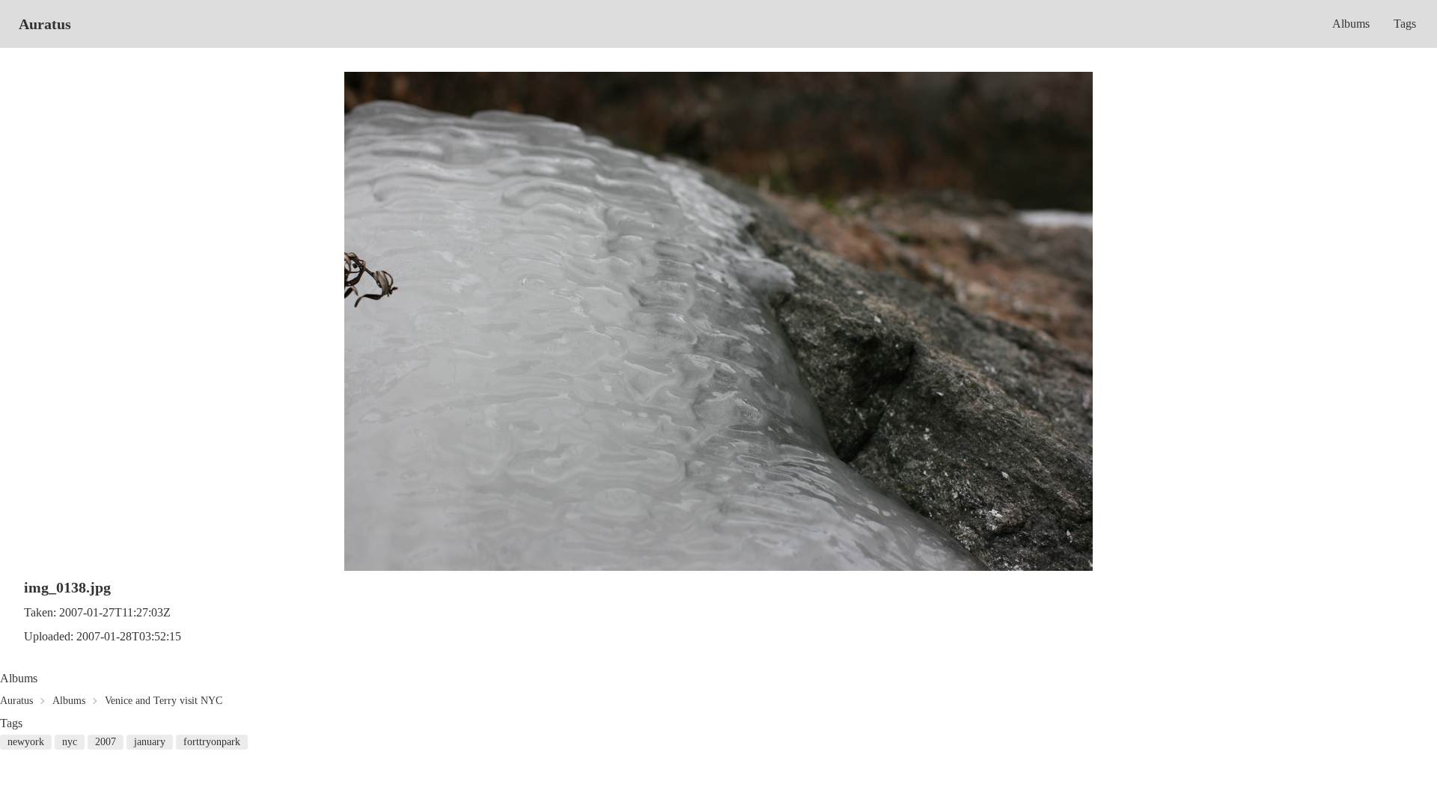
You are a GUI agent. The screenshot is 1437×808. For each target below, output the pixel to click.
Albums (1351, 23)
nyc (69, 741)
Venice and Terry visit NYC (163, 700)
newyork (25, 741)
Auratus (45, 24)
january (149, 741)
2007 (105, 741)
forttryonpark (211, 741)
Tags (1405, 23)
